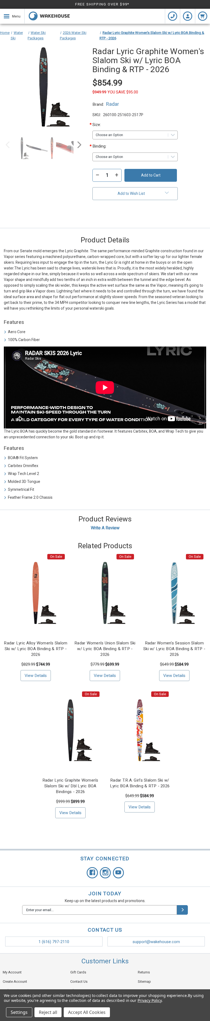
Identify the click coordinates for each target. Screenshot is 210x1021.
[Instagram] (105, 872)
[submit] (182, 910)
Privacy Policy (149, 1000)
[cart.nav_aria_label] (202, 16)
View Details (36, 676)
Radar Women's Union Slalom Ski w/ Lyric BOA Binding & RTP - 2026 (105, 649)
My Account (12, 972)
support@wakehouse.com (156, 942)
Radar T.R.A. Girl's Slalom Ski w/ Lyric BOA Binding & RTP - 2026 (140, 783)
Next (78, 146)
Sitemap (144, 981)
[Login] (187, 16)
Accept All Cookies (87, 1012)
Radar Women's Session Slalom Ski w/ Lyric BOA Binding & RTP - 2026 (174, 649)
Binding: (101, 146)
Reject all (48, 1012)
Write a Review (105, 528)
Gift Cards (78, 972)
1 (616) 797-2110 (54, 942)
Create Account (15, 981)
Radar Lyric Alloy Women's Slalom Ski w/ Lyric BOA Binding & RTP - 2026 (35, 649)
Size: (101, 125)
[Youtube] (118, 872)
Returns (144, 972)
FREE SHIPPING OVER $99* (102, 4)
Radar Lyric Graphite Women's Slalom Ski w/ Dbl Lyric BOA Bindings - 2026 (70, 786)
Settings (19, 1012)
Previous (8, 146)
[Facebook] (92, 872)
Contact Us (79, 981)
